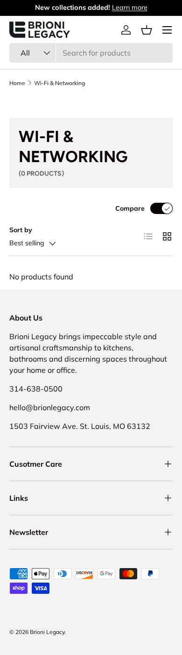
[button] (146, 30)
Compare (130, 208)
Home (17, 82)
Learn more (129, 7)
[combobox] (91, 53)
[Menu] (167, 30)
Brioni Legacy (47, 631)
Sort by (20, 230)
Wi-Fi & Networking (59, 82)
